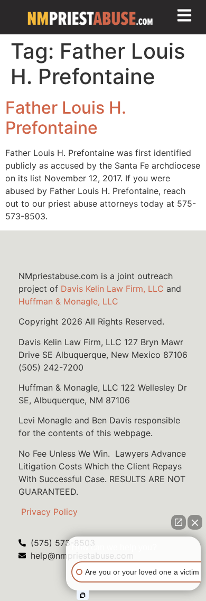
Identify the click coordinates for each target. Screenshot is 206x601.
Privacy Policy (49, 511)
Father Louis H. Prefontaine (65, 117)
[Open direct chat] (178, 522)
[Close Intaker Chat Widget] (195, 522)
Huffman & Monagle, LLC (68, 301)
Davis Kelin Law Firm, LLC (112, 288)
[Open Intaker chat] (83, 595)
